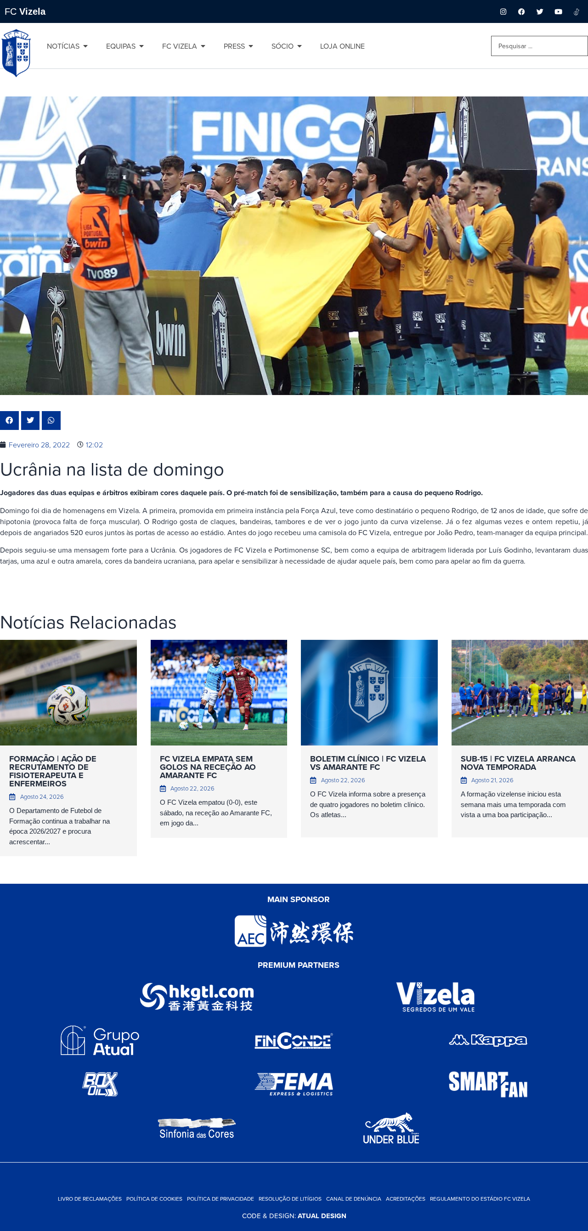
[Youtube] (558, 11)
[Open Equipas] (141, 45)
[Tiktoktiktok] (576, 11)
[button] (9, 420)
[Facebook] (521, 11)
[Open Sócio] (299, 45)
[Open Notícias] (85, 45)
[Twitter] (540, 11)
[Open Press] (250, 45)
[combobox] (539, 46)
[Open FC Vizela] (203, 45)
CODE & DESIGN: (294, 1215)
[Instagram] (503, 11)
